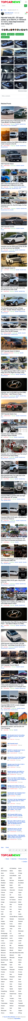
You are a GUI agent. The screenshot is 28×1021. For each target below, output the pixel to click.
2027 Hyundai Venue (7, 164)
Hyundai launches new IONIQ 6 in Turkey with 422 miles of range (16, 772)
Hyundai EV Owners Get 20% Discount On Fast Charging (15, 829)
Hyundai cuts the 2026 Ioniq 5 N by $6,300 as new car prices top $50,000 (14, 247)
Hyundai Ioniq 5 (19, 34)
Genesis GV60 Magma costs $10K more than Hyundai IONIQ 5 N (13, 559)
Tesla (9, 125)
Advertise (14, 859)
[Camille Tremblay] (16, 30)
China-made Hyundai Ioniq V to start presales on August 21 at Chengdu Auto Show (13, 686)
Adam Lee (12, 739)
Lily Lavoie (6, 249)
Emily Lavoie (6, 395)
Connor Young (7, 228)
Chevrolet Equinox (22, 187)
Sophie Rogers (7, 165)
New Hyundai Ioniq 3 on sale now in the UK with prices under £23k (13, 476)
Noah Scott (6, 437)
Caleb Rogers (7, 542)
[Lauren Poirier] (7, 30)
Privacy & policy (23, 859)
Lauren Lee (6, 562)
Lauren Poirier (13, 767)
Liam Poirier (12, 825)
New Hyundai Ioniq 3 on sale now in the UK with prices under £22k (13, 288)
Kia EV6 (11, 209)
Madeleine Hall (13, 774)
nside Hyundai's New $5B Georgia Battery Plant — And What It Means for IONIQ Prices (14, 623)
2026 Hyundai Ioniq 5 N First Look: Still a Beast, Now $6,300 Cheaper (13, 330)
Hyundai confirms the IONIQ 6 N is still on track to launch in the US (13, 143)
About (7, 859)
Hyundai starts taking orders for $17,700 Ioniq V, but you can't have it (17, 786)
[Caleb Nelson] (3, 30)
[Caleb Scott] (13, 30)
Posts (7, 847)
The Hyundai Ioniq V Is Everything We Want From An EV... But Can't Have (16, 736)
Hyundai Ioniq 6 (5, 37)
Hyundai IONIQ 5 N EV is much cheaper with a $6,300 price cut (13, 706)
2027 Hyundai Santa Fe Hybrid (10, 351)
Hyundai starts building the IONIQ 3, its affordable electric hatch (13, 602)
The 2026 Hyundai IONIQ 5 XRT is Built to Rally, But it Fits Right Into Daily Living (13, 371)
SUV (20, 188)
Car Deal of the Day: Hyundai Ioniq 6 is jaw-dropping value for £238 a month (17, 801)
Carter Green (12, 803)
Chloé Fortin (6, 291)
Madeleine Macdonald (9, 352)
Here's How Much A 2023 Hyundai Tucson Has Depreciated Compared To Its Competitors (17, 779)
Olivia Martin (6, 688)
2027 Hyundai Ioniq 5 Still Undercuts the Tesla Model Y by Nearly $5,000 (13, 121)
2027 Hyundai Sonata (7, 226)
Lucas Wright (6, 605)
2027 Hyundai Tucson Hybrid (10, 665)
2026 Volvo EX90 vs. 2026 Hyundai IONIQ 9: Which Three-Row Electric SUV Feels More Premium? (16, 836)
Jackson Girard (7, 415)
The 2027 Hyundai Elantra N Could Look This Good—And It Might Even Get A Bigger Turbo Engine (16, 808)
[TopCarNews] (1, 10)
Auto (2, 847)
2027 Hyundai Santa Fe (8, 268)
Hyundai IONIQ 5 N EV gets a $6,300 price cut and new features (13, 518)
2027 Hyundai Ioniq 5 (13, 743)
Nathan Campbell (7, 332)
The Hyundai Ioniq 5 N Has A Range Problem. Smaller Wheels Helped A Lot (13, 309)
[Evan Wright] (9, 30)
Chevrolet (16, 187)
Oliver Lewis (6, 311)
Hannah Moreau (13, 831)
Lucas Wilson (7, 269)
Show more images (22, 90)
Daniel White (6, 478)
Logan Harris (7, 520)
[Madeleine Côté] (24, 30)
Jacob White (6, 625)
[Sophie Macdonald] (11, 30)
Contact (25, 861)
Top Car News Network (9, 1017)
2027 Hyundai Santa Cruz (9, 414)
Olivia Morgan (13, 795)
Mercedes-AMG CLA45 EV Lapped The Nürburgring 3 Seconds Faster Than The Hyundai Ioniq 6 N (16, 822)
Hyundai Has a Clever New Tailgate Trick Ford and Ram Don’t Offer (16, 758)
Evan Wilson (6, 583)
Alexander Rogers (13, 782)
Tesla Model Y (14, 125)
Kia (9, 209)
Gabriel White (7, 374)
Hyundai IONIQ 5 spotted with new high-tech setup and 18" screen (13, 496)
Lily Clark (6, 646)
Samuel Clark (12, 760)
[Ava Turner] (22, 30)
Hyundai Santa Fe (4, 354)
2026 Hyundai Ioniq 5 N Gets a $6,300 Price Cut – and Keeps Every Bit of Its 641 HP (14, 645)
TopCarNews (17, 1018)
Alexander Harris (13, 839)
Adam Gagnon (7, 124)
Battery (2, 626)
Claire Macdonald (9, 12)
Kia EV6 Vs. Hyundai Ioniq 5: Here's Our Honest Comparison (16, 750)
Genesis (16, 562)
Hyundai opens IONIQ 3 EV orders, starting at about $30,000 (11, 434)
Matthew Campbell (14, 817)
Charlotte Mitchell (13, 745)
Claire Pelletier (7, 208)
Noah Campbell (7, 708)
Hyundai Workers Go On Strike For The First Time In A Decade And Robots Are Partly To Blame (13, 540)
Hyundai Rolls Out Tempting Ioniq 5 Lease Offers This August (16, 793)
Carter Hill (6, 457)
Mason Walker (7, 145)
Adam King (6, 729)
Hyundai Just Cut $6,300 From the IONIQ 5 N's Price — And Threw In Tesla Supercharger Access (13, 394)
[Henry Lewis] (26, 30)
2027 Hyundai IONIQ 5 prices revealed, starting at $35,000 (15, 815)
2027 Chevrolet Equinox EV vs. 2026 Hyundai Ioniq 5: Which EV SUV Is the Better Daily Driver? (12, 185)
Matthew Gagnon (7, 499)
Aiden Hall (6, 187)
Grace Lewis (12, 810)
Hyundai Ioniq (10, 34)
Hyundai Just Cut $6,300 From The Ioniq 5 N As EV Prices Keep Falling (14, 454)
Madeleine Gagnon (14, 788)
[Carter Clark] (5, 30)
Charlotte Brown (7, 666)
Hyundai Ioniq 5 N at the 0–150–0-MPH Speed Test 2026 (16, 765)
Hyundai (3, 34)
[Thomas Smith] (20, 30)
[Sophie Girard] (18, 30)
